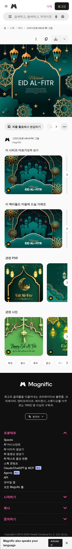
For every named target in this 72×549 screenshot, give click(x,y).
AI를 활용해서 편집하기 (26, 127)
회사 (7, 508)
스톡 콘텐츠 (11, 463)
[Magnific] (36, 385)
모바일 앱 (9, 482)
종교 (48, 363)
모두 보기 (33, 150)
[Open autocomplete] (8, 16)
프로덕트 (10, 433)
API (6, 477)
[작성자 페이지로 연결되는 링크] (7, 140)
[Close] (67, 543)
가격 (49, 6)
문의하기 (10, 519)
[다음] (56, 126)
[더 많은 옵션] (36, 39)
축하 (35, 363)
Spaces (8, 440)
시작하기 (10, 497)
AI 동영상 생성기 (14, 454)
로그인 (62, 6)
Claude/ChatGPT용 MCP (22, 468)
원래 (22, 52)
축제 (10, 363)
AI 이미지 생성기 (14, 449)
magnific (16, 142)
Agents (11, 473)
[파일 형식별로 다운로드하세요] (64, 39)
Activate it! (55, 542)
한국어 (36, 416)
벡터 (20, 27)
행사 (23, 363)
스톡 (12, 27)
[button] (36, 416)
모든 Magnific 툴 (14, 487)
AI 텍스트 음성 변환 (15, 458)
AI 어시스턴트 (12, 444)
